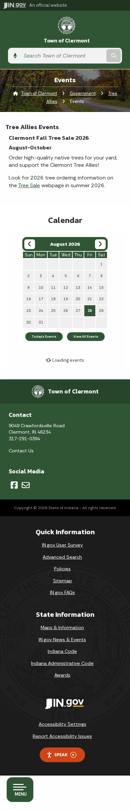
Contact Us (21, 450)
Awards (62, 675)
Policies (62, 569)
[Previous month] (29, 244)
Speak (61, 754)
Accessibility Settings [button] (62, 724)
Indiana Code (62, 651)
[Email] (26, 485)
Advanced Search (62, 557)
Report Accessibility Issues (62, 736)
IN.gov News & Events (62, 640)
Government (83, 93)
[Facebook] (14, 485)
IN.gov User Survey (62, 545)
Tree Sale (29, 185)
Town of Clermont (67, 40)
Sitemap (62, 581)
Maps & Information (62, 627)
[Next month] (100, 244)
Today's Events (44, 337)
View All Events (85, 337)
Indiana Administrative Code (62, 663)
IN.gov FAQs (62, 592)
